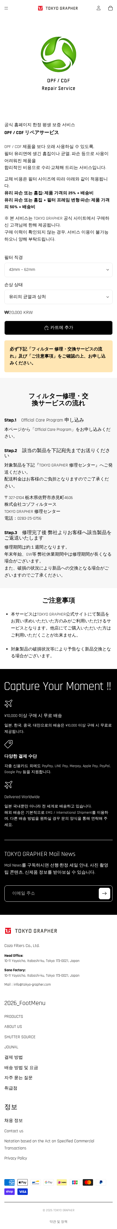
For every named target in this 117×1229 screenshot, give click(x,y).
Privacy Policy (15, 1158)
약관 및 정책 (58, 1222)
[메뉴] (6, 8)
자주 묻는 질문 (18, 1078)
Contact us (13, 1131)
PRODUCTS (13, 1016)
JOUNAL (11, 1047)
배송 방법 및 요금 (21, 1068)
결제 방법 (13, 1057)
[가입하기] (104, 893)
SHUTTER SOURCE (20, 1037)
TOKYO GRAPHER (63, 1210)
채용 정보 (13, 1121)
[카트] (110, 8)
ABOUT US (13, 1027)
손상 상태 (13, 285)
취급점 (10, 1088)
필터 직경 (13, 258)
